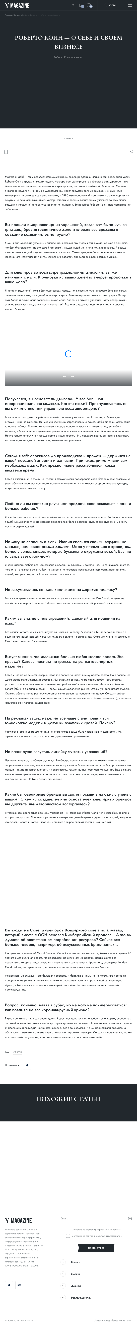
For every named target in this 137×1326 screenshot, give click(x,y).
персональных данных (108, 1229)
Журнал (17, 15)
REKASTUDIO (125, 1320)
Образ (69, 138)
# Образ (9, 1193)
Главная (8, 15)
